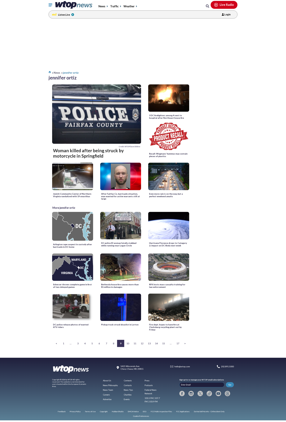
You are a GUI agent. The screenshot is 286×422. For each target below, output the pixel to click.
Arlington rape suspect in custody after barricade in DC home (72, 245)
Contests (128, 380)
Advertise (107, 399)
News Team (108, 390)
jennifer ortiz (71, 72)
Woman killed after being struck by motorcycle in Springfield (88, 153)
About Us (107, 380)
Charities (128, 395)
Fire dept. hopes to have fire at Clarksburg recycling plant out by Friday (165, 327)
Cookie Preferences (141, 416)
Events (127, 399)
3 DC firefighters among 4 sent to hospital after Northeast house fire (166, 116)
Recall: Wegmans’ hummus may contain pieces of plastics (168, 154)
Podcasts (149, 385)
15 (163, 343)
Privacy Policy (75, 411)
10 (127, 343)
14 (156, 343)
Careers (106, 395)
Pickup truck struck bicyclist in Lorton (120, 324)
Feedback (62, 411)
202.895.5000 (227, 366)
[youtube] (218, 393)
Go (229, 384)
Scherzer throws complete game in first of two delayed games (72, 285)
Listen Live (64, 14)
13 (149, 343)
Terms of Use (90, 411)
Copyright (104, 411)
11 (135, 343)
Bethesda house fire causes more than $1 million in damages (120, 285)
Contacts (128, 385)
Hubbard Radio (117, 411)
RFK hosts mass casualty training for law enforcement (167, 285)
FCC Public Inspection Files (161, 411)
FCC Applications (183, 411)
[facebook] (182, 393)
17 (178, 343)
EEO (144, 411)
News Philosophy (110, 385)
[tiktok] (209, 393)
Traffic (114, 6)
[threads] (227, 393)
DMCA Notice (133, 411)
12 (142, 343)
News (101, 6)
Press (147, 380)
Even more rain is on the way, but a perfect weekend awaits (166, 195)
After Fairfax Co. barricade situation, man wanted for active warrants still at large (120, 196)
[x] (200, 393)
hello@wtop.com (182, 366)
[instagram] (191, 393)
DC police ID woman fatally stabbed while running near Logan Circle (118, 244)
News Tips (128, 390)
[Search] (207, 6)
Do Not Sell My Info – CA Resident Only (209, 411)
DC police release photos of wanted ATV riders (70, 325)
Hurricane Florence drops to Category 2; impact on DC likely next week (168, 244)
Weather (129, 6)
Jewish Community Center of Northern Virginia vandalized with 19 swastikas (72, 195)
